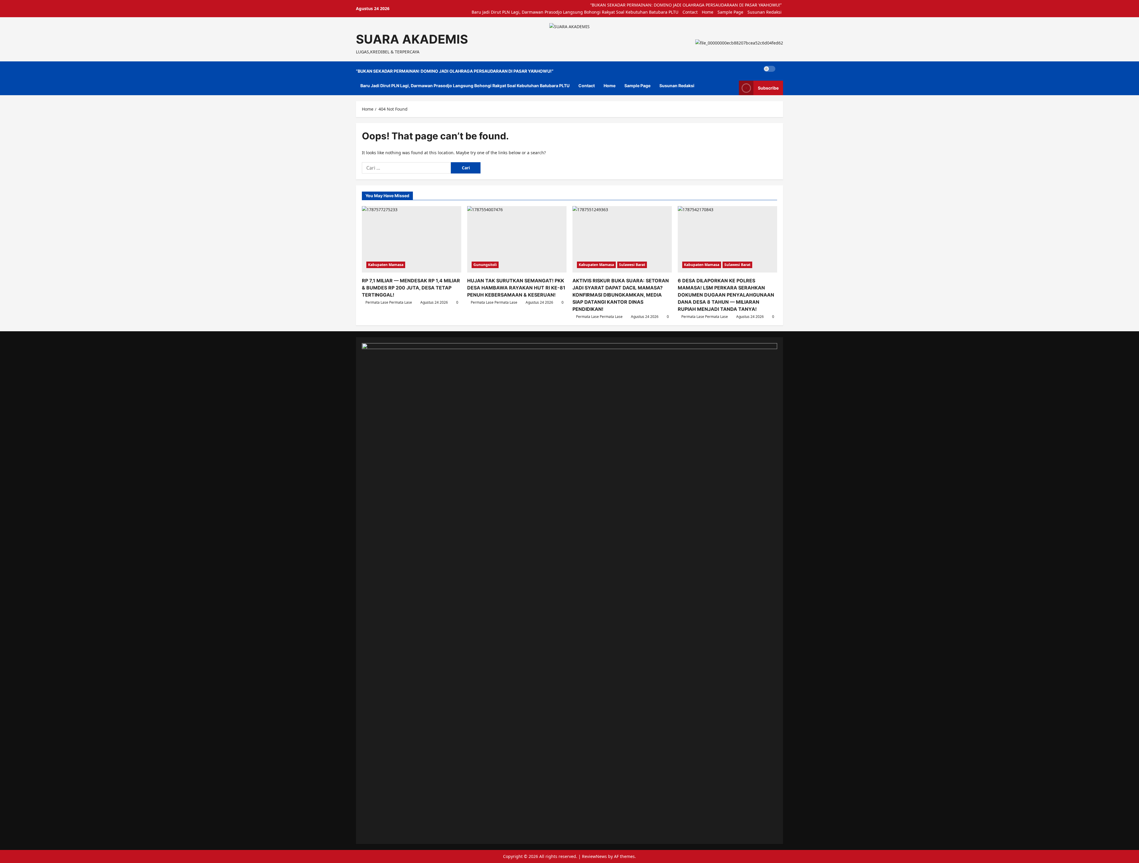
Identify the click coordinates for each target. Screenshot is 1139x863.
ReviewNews (594, 856)
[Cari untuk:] (406, 167)
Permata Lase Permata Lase (388, 302)
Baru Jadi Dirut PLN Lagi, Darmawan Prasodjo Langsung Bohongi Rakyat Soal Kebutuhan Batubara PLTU (575, 12)
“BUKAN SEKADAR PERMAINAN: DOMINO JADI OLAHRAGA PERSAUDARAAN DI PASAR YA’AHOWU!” (686, 5)
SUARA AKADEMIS (412, 39)
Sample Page (730, 12)
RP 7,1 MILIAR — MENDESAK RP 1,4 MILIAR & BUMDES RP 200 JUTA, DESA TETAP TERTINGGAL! (411, 288)
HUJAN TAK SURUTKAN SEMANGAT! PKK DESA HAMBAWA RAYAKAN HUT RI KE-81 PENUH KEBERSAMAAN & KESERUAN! (516, 288)
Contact (690, 12)
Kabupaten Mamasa (385, 264)
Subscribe (768, 87)
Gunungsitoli (485, 264)
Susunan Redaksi (764, 12)
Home (707, 12)
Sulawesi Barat (632, 264)
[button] (781, 68)
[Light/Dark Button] (769, 69)
